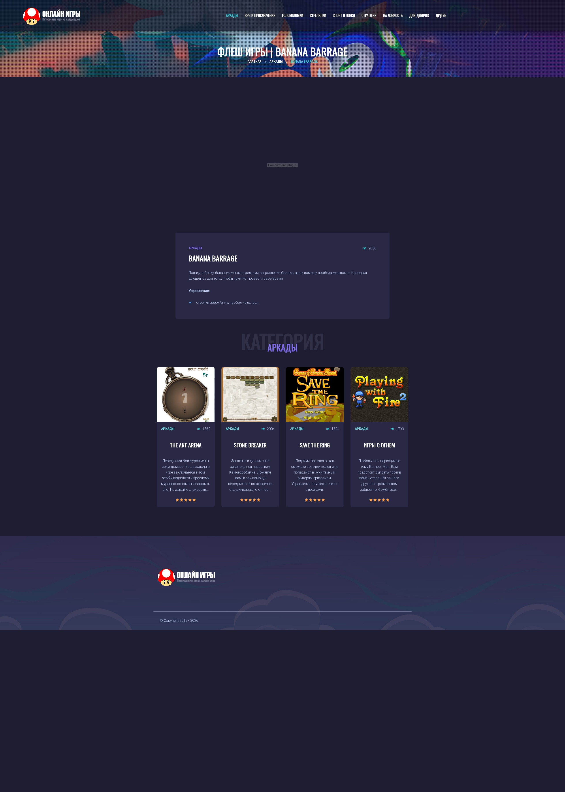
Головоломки (292, 15)
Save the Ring (315, 445)
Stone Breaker (250, 445)
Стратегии (369, 15)
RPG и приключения (260, 15)
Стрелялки (318, 15)
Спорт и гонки (344, 15)
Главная (254, 61)
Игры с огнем (379, 445)
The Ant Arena (186, 445)
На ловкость (393, 15)
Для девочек (419, 15)
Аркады (232, 15)
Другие (441, 15)
